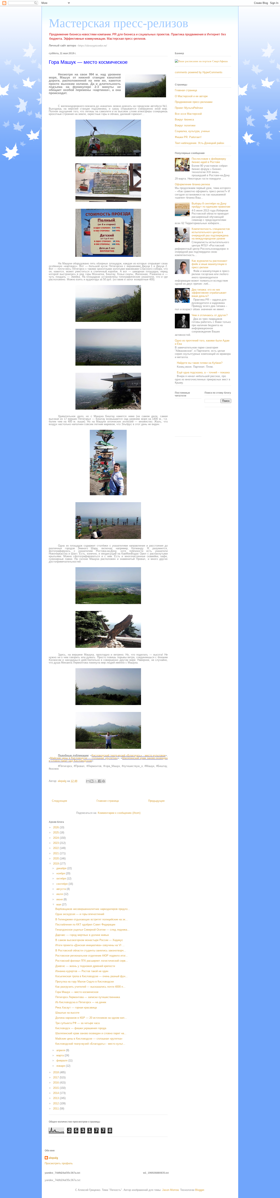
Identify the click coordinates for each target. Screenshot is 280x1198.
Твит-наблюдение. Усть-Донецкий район (199, 143)
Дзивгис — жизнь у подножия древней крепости (85, 966)
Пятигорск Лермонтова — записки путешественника (87, 997)
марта (60, 1055)
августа (61, 888)
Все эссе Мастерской (188, 113)
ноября (61, 873)
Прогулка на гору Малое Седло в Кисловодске (84, 981)
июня (60, 899)
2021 (56, 853)
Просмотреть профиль (59, 1163)
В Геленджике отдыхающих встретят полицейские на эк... (91, 919)
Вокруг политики (185, 125)
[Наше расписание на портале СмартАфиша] (201, 61)
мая (59, 904)
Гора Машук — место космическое (76, 992)
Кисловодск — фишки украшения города (80, 1028)
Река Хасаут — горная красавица (76, 1007)
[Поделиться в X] (96, 781)
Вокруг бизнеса (184, 119)
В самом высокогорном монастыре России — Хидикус (89, 940)
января (61, 1065)
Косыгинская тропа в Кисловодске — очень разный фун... (91, 976)
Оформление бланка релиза (192, 184)
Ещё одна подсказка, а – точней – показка (203, 372)
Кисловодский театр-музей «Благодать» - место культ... (90, 1043)
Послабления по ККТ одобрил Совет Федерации (85, 924)
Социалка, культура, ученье (192, 131)
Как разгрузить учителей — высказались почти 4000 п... (90, 986)
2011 (56, 1108)
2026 (56, 827)
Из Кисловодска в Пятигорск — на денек (80, 1002)
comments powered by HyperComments (198, 72)
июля (60, 894)
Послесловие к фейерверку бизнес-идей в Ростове (209, 160)
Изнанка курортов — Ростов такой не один (81, 971)
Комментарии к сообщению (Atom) (119, 812)
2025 (56, 832)
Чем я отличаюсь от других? (210, 315)
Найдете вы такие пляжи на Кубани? (199, 362)
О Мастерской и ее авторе (191, 96)
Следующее (59, 800)
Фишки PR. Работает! (188, 137)
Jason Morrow (170, 1189)
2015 (56, 1087)
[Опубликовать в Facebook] (100, 781)
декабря (61, 868)
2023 (56, 842)
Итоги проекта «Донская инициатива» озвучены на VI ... (90, 945)
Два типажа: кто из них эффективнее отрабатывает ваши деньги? (209, 293)
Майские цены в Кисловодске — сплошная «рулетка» (88, 1038)
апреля (61, 1050)
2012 (56, 1103)
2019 (56, 863)
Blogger (199, 1189)
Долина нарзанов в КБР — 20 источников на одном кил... (91, 1017)
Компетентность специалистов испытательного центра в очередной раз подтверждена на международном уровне (211, 233)
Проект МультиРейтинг (189, 107)
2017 (56, 1077)
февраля (62, 1060)
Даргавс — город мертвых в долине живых (82, 934)
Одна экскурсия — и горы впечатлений (79, 914)
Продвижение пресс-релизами (193, 101)
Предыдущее (156, 800)
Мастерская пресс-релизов (118, 23)
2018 (56, 1072)
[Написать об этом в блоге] (92, 781)
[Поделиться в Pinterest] (103, 781)
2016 (56, 1082)
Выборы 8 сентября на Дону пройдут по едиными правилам (211, 205)
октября (61, 878)
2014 (56, 1093)
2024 (56, 837)
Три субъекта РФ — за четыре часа (77, 1023)
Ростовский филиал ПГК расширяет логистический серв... (91, 960)
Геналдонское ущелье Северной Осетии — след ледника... (92, 929)
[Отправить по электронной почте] (88, 781)
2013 (56, 1098)
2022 (56, 848)
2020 (56, 858)
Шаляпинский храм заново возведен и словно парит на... (90, 1033)
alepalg (53, 1157)
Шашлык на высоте (67, 1012)
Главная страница (108, 800)
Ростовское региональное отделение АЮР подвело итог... (91, 955)
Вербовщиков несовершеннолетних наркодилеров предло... (92, 909)
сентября (62, 883)
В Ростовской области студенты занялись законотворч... (90, 950)
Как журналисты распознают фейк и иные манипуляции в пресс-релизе (209, 264)
